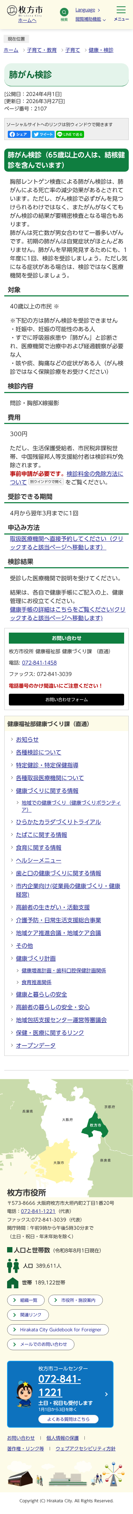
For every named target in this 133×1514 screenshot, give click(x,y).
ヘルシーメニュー (38, 860)
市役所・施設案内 (78, 1300)
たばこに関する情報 (41, 835)
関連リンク (30, 1315)
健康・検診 (101, 50)
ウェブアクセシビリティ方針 (86, 1448)
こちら (68, 1419)
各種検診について (38, 752)
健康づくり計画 (36, 958)
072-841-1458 (39, 662)
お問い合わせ (21, 1438)
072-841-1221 (38, 1211)
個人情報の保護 (62, 1438)
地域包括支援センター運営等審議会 (61, 1020)
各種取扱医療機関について (50, 778)
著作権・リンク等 (25, 1448)
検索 (64, 19)
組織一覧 (28, 1300)
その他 (24, 946)
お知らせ (27, 739)
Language (85, 9)
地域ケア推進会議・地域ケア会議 (58, 933)
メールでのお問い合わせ (43, 1344)
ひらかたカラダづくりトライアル (58, 822)
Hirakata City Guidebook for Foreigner (60, 1330)
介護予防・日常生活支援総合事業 (58, 920)
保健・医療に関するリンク (50, 1033)
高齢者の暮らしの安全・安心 (53, 1007)
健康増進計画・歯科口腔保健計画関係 (64, 970)
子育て (72, 50)
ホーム (11, 50)
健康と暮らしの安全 (41, 994)
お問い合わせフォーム (66, 700)
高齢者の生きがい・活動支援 (53, 907)
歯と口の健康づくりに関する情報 (58, 873)
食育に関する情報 (38, 847)
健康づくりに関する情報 (47, 791)
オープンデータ (36, 1045)
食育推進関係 (36, 982)
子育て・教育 (42, 50)
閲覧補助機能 (88, 19)
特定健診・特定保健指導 (47, 765)
